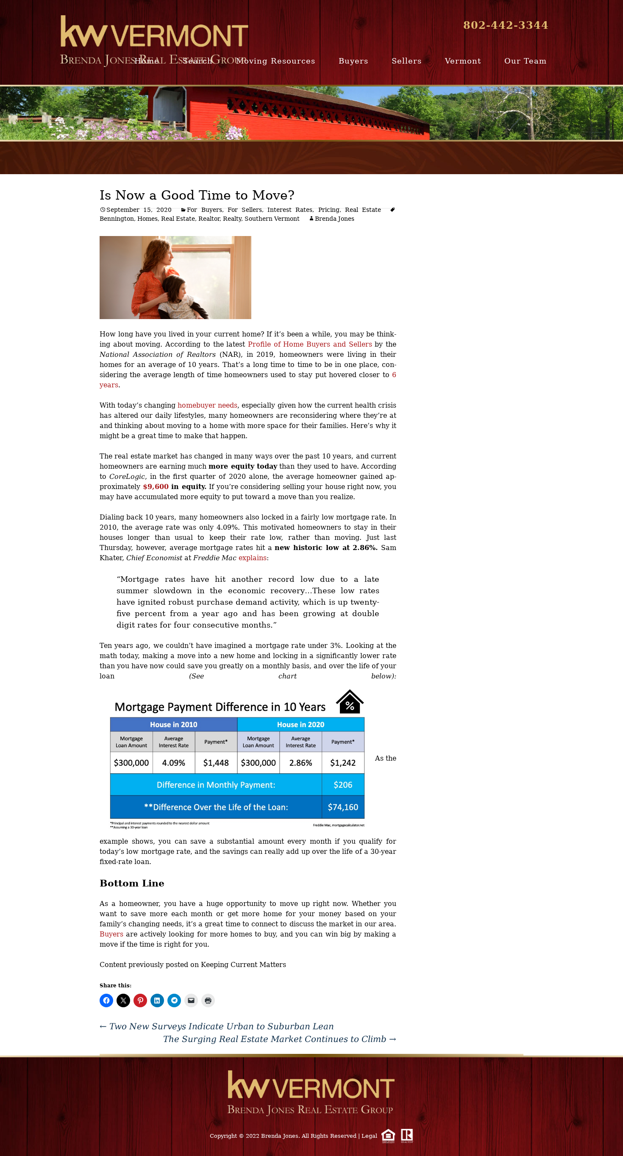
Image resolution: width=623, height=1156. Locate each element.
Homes (147, 218)
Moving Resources (275, 60)
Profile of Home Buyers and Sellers (310, 344)
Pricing (328, 209)
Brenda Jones (334, 218)
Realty (232, 218)
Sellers (407, 60)
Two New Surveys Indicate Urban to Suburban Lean (217, 1026)
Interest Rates (289, 209)
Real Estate (363, 209)
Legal (369, 1136)
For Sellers (245, 209)
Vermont (463, 60)
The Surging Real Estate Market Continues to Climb (279, 1039)
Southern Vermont (272, 218)
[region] (311, 113)
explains (253, 558)
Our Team (525, 60)
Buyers (353, 60)
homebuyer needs (207, 405)
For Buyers (204, 209)
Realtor (209, 218)
